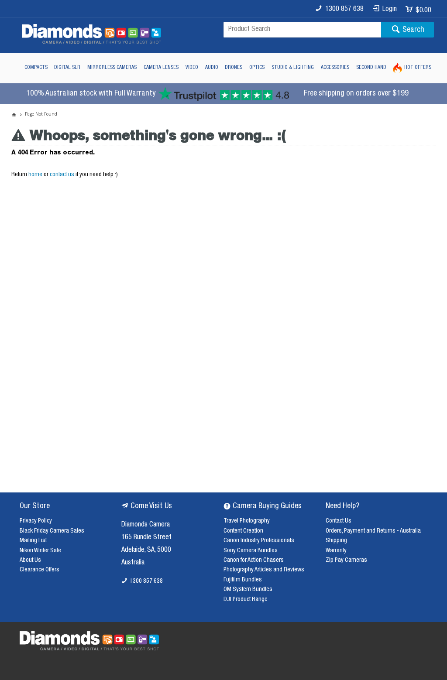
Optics (257, 67)
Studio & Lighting (293, 67)
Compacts (36, 67)
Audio (211, 67)
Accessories (335, 67)
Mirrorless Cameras (112, 67)
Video (192, 67)
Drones (233, 67)
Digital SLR (67, 67)
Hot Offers (417, 67)
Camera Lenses (161, 67)
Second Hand (371, 67)
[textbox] (302, 30)
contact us (62, 175)
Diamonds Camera (145, 525)
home (35, 175)
